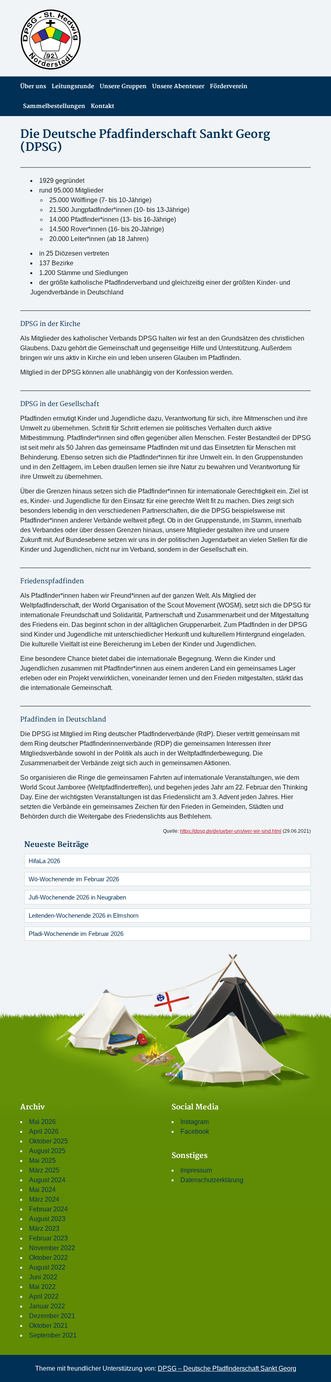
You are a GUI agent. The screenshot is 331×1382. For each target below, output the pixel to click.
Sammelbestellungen (54, 106)
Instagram (194, 1121)
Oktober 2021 (48, 1325)
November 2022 (52, 1247)
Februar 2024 (48, 1209)
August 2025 (47, 1150)
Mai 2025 (42, 1160)
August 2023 (47, 1218)
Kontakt (102, 106)
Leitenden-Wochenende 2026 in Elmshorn (83, 915)
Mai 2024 (42, 1189)
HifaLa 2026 (44, 860)
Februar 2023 (48, 1238)
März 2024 (44, 1199)
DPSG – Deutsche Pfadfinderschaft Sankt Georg (227, 1368)
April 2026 (44, 1131)
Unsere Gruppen (123, 86)
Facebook (194, 1131)
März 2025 (44, 1170)
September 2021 (53, 1335)
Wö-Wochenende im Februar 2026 (74, 879)
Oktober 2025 (48, 1141)
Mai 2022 (42, 1286)
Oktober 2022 (48, 1257)
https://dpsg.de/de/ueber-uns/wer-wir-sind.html (230, 831)
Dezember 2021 (52, 1315)
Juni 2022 (43, 1277)
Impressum (196, 1170)
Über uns (33, 86)
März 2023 (44, 1228)
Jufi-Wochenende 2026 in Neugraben (77, 897)
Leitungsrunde (73, 86)
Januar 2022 (47, 1306)
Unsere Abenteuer (178, 86)
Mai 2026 (42, 1121)
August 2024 (47, 1180)
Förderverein (228, 86)
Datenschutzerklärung (211, 1180)
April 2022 (44, 1296)
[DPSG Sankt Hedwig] (89, 39)
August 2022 (47, 1267)
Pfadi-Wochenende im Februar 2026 (76, 933)
